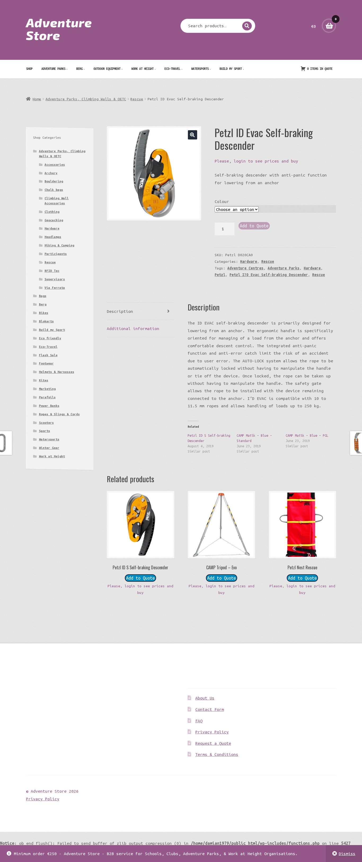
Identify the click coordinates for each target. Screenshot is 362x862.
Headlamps (53, 236)
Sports (44, 430)
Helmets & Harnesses (56, 371)
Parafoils (47, 397)
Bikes (43, 312)
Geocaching (54, 220)
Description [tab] (120, 311)
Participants (56, 253)
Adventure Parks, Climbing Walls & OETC (86, 99)
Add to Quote (254, 225)
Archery (51, 173)
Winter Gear (49, 447)
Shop (29, 68)
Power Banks (49, 405)
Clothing (52, 211)
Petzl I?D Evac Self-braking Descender (268, 275)
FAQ (198, 720)
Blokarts (46, 321)
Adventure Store (59, 28)
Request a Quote (213, 743)
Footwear (46, 363)
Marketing (47, 388)
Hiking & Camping (59, 245)
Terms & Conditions (216, 754)
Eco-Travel (172, 68)
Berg (79, 68)
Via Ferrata (55, 287)
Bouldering (54, 181)
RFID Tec (52, 270)
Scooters (46, 422)
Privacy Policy (212, 731)
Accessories (55, 164)
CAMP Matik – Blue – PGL (307, 435)
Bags (42, 295)
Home (37, 99)
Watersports (200, 68)
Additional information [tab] (133, 328)
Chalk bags (54, 189)
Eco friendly (50, 338)
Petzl (220, 275)
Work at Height (142, 68)
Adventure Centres (245, 268)
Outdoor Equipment (106, 68)
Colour (222, 201)
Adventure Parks (53, 68)
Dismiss (347, 853)
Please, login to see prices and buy (256, 161)
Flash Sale (48, 355)
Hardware (248, 261)
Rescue (136, 99)
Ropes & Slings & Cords (59, 414)
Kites (43, 380)
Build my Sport (230, 68)
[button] (192, 134)
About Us (204, 698)
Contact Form (209, 709)
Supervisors (55, 279)
